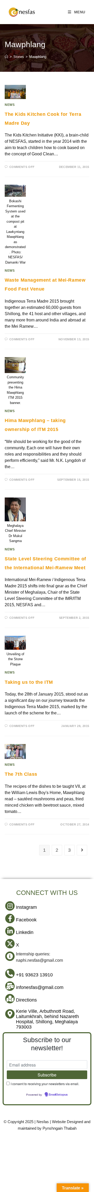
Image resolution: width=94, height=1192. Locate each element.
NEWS (10, 105)
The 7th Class (21, 774)
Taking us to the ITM (29, 682)
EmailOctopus (58, 1094)
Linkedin (24, 932)
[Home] (6, 57)
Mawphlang (37, 57)
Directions (26, 1000)
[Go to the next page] (82, 850)
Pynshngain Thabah (60, 1128)
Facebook (26, 919)
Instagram (26, 907)
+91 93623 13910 (34, 974)
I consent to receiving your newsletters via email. (45, 1083)
